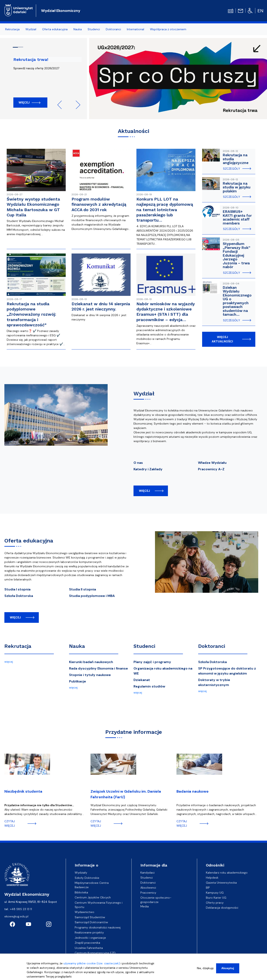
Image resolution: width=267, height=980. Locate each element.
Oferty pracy (215, 902)
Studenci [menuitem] (94, 29)
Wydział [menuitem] (30, 29)
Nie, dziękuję (205, 968)
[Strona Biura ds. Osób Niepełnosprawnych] (250, 10)
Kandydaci (147, 872)
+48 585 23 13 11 (21, 909)
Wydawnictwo (84, 912)
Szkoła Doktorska (18, 596)
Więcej (24, 102)
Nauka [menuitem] (77, 29)
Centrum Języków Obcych (93, 897)
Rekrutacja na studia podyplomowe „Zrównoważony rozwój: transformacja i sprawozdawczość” (31, 314)
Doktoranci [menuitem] (113, 29)
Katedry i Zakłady (148, 469)
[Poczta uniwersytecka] (240, 10)
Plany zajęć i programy (152, 662)
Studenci (144, 646)
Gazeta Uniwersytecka (221, 882)
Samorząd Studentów (90, 917)
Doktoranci (211, 646)
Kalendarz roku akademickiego (227, 872)
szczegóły (231, 168)
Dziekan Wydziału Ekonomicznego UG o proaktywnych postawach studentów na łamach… (237, 301)
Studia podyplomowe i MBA (92, 596)
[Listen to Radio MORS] (230, 10)
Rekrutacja (17, 646)
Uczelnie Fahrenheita (89, 948)
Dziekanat (142, 680)
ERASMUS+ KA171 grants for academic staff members (237, 217)
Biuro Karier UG (216, 897)
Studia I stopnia (17, 589)
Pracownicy (148, 892)
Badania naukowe (192, 791)
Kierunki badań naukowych (91, 662)
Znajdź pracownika (87, 943)
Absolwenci (148, 887)
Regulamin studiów (149, 686)
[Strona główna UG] (18, 10)
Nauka (77, 646)
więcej (144, 491)
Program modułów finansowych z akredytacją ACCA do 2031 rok (99, 204)
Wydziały (81, 872)
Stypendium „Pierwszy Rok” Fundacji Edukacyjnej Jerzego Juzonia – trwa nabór (236, 255)
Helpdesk (212, 877)
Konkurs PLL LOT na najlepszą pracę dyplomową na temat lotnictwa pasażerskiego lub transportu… (164, 210)
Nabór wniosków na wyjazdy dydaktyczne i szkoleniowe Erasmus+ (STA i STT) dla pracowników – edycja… (165, 311)
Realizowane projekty (89, 932)
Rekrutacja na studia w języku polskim (237, 187)
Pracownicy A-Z (211, 469)
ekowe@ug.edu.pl (16, 916)
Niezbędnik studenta (23, 791)
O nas (138, 462)
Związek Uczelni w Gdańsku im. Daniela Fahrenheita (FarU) (126, 794)
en (260, 11)
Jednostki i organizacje (90, 938)
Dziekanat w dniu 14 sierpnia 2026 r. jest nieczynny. (101, 306)
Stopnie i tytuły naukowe (90, 675)
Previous (61, 105)
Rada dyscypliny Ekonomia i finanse (98, 668)
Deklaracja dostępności (222, 907)
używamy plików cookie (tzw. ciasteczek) (91, 963)
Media (144, 906)
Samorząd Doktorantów (91, 922)
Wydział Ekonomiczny (60, 10)
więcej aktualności (222, 339)
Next (76, 105)
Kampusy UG (215, 892)
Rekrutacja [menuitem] (12, 29)
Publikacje (77, 681)
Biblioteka (81, 892)
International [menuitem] (135, 29)
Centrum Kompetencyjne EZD (95, 953)
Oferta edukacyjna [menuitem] (55, 29)
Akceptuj (227, 968)
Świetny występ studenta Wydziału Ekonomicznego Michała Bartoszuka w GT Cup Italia (33, 207)
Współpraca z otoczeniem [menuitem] (168, 29)
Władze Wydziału (212, 462)
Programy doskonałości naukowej (98, 927)
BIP (208, 887)
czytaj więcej (9, 823)
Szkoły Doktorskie (87, 878)
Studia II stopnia (82, 589)
